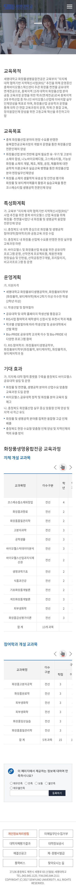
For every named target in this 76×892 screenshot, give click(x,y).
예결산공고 (20, 853)
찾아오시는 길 (56, 863)
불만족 (51, 783)
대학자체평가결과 (20, 843)
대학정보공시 (56, 843)
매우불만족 (19, 788)
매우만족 (18, 783)
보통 (40, 783)
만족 (30, 783)
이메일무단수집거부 (56, 834)
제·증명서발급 (56, 853)
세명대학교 (18, 7)
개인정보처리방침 (18, 834)
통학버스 (20, 863)
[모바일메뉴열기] (69, 6)
